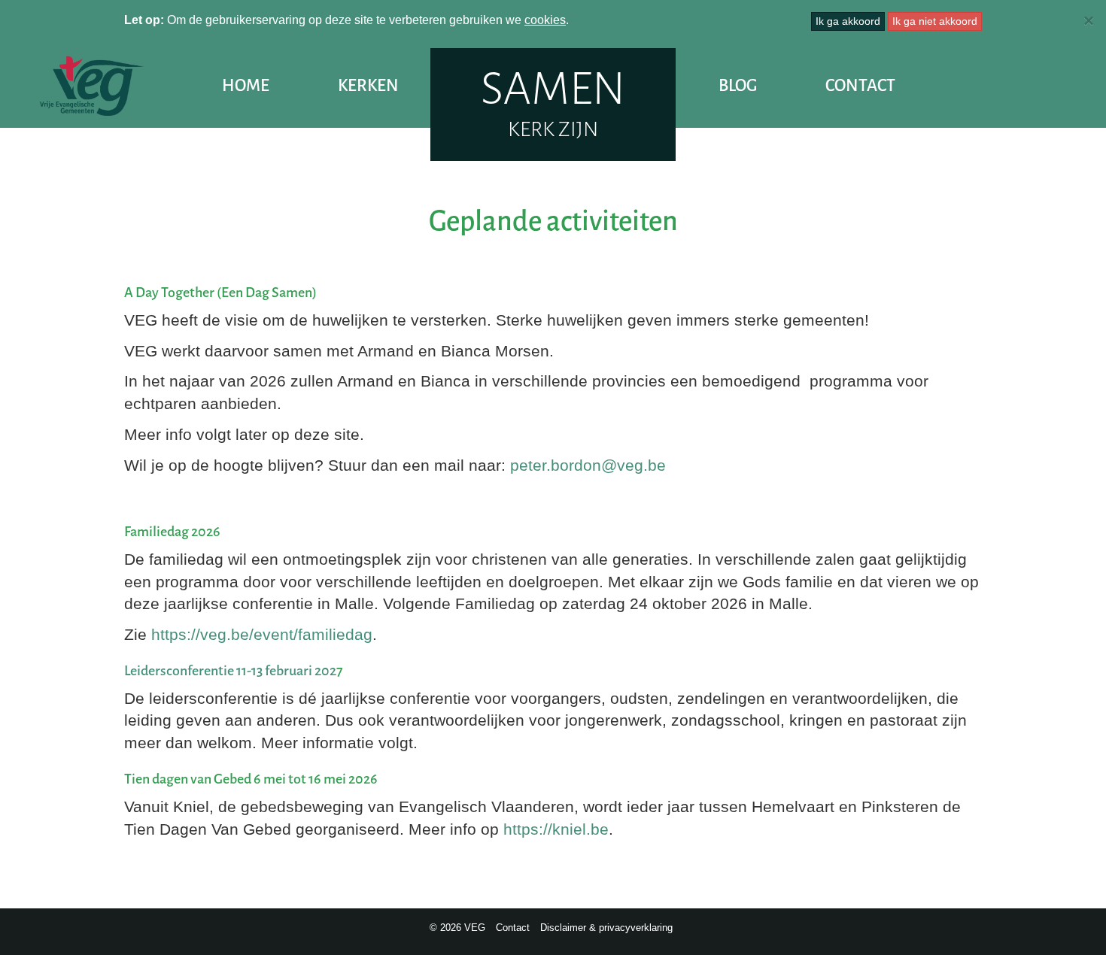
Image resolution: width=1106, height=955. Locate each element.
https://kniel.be (556, 829)
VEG (92, 86)
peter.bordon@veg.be (588, 465)
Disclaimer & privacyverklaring (606, 927)
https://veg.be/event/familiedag (261, 634)
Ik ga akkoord (848, 21)
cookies (545, 20)
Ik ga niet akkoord (934, 21)
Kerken (368, 85)
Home (245, 85)
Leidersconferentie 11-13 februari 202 (230, 671)
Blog (738, 85)
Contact (860, 85)
